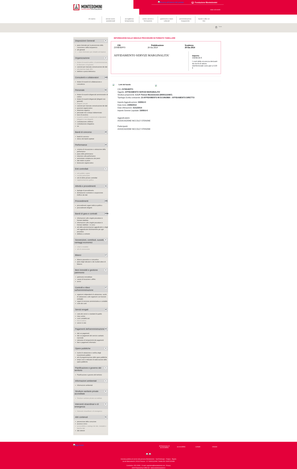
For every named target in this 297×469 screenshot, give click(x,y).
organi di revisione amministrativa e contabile (92, 301)
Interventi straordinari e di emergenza (89, 411)
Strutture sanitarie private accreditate (89, 398)
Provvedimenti (81, 201)
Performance (81, 145)
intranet (214, 447)
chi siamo (91, 19)
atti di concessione (83, 249)
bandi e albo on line (204, 20)
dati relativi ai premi (83, 160)
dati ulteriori (81, 430)
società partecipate (83, 175)
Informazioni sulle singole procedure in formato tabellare (144, 38)
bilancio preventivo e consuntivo (88, 259)
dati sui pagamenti (83, 333)
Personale (79, 90)
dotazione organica (83, 110)
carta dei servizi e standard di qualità (89, 314)
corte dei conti (82, 303)
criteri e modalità (82, 247)
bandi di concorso (83, 136)
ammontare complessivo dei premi (88, 158)
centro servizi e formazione (147, 20)
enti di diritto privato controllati (87, 178)
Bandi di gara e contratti (86, 213)
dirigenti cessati (82, 103)
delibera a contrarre (83, 234)
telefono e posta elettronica (86, 71)
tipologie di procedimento (85, 190)
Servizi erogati (81, 309)
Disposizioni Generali (85, 41)
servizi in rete (81, 323)
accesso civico (82, 424)
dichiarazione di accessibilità (164, 446)
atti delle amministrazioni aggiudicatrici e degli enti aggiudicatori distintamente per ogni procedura (92, 229)
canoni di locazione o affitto (86, 279)
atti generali (81, 50)
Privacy (168, 465)
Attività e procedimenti (85, 186)
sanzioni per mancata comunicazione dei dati (92, 67)
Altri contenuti (81, 417)
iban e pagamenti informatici (86, 342)
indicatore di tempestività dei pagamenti (90, 340)
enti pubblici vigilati (83, 173)
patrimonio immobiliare (84, 277)
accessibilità (181, 447)
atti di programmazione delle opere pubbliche (92, 357)
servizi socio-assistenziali (110, 20)
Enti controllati (81, 169)
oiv (78, 126)
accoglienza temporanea (129, 20)
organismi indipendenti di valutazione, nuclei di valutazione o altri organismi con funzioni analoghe (92, 297)
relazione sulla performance (86, 156)
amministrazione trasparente (185, 20)
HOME (220, 26)
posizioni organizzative (84, 108)
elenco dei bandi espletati (85, 139)
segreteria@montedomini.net (156, 465)
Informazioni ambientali (86, 381)
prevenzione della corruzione (86, 421)
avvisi (79, 281)
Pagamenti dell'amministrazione (89, 329)
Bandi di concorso (83, 132)
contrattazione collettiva (85, 122)
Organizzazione (82, 58)
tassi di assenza (82, 115)
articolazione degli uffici (85, 69)
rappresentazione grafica (85, 180)
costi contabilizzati (83, 318)
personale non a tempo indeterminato (89, 112)
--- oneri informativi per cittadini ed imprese (91, 52)
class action (81, 316)
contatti (197, 447)
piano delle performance (85, 154)
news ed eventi (215, 10)
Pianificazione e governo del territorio (89, 375)
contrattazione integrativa (85, 124)
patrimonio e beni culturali (166, 20)
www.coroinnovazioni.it (158, 468)
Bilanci (78, 255)
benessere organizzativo (85, 163)
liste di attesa (81, 321)
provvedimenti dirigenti (84, 208)
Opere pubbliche (82, 348)
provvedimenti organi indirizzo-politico (89, 205)
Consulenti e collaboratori (87, 77)
